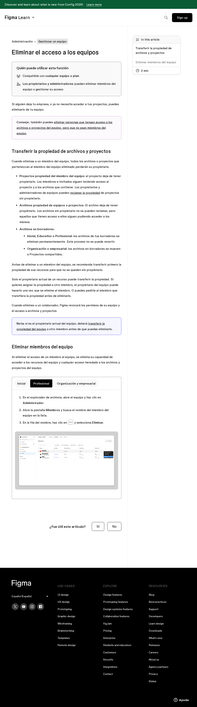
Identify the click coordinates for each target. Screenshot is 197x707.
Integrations (110, 666)
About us (154, 659)
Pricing (107, 630)
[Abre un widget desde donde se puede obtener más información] (181, 700)
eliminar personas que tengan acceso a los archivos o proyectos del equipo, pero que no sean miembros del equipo (64, 127)
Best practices (157, 601)
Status (152, 681)
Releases (154, 645)
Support (153, 609)
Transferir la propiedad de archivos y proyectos (154, 50)
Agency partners (158, 666)
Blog (151, 594)
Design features (112, 594)
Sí (98, 526)
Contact (108, 673)
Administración (22, 41)
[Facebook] (40, 606)
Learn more (94, 4)
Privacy (153, 673)
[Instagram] (32, 606)
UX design (64, 601)
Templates (64, 638)
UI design (63, 594)
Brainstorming (66, 630)
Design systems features (118, 609)
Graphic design (66, 616)
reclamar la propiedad (85, 192)
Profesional (41, 383)
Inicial (21, 383)
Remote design (67, 645)
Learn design (156, 623)
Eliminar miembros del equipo (156, 62)
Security (108, 659)
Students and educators (117, 645)
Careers (153, 652)
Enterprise (109, 638)
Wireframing (65, 623)
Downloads (155, 630)
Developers (156, 616)
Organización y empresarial (76, 383)
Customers (109, 652)
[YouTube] (23, 606)
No (114, 526)
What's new (155, 638)
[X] (15, 606)
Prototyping (65, 609)
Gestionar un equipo (52, 41)
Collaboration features (116, 616)
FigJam (107, 623)
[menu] (30, 596)
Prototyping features (115, 601)
